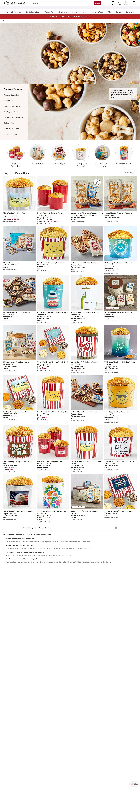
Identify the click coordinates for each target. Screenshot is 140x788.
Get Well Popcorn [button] (10, 134)
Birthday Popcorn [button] (10, 123)
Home (5, 21)
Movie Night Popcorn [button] (12, 106)
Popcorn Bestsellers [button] (11, 95)
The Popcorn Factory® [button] (12, 112)
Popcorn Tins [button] (9, 101)
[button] (13, 11)
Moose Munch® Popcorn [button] (13, 117)
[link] (129, 172)
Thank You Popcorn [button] (11, 129)
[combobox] (62, 3)
